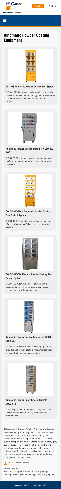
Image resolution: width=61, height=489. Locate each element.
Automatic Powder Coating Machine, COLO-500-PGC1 (30, 151)
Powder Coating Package (18, 463)
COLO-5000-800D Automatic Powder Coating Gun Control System (28, 213)
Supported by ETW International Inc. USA (30, 485)
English (52, 6)
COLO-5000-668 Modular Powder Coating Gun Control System (29, 276)
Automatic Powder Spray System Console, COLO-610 (27, 402)
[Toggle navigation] (4, 20)
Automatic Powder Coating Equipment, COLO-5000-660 (29, 339)
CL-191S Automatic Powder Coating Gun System (30, 87)
